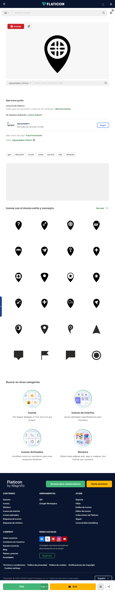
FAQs (78, 503)
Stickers (7, 507)
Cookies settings (12, 568)
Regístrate (47, 555)
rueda (40, 154)
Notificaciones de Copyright (82, 565)
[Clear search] (97, 13)
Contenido (9, 493)
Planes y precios (10, 553)
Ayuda (79, 493)
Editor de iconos (83, 511)
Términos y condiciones (14, 565)
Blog (5, 549)
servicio (51, 154)
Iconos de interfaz (11, 511)
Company (8, 532)
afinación (70, 154)
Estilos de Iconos (83, 507)
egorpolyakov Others (22, 140)
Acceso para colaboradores (65, 483)
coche (31, 154)
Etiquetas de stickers (13, 523)
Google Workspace (48, 503)
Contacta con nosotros (14, 542)
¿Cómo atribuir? (34, 115)
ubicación (19, 154)
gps (9, 154)
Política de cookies (57, 565)
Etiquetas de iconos (12, 519)
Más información (63, 109)
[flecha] (96, 329)
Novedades (8, 557)
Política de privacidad (37, 565)
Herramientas (47, 493)
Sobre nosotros (10, 538)
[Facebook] (41, 539)
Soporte (79, 499)
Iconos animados (11, 515)
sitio (60, 154)
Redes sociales (47, 532)
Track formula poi (34, 135)
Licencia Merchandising (87, 523)
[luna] (18, 329)
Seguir (79, 519)
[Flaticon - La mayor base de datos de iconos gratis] (53, 4)
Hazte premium (99, 483)
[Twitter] (47, 539)
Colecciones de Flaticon (87, 515)
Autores (6, 499)
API (41, 499)
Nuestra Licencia (11, 546)
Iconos (6, 503)
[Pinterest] (53, 539)
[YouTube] (64, 539)
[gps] (18, 225)
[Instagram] (59, 539)
